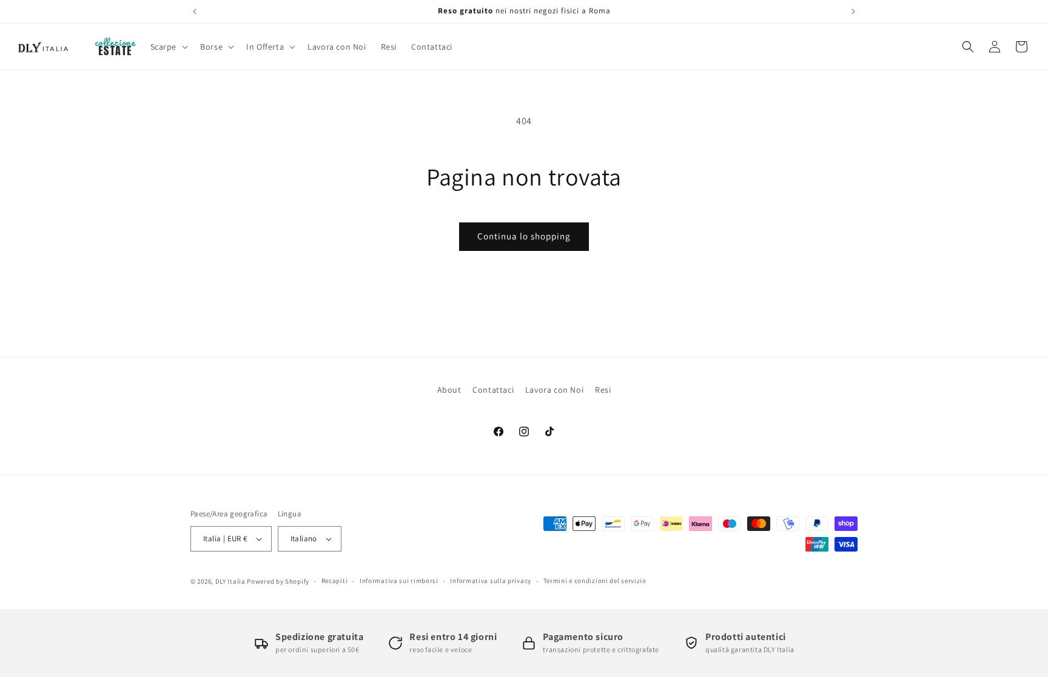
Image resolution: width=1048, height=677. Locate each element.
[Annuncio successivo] (853, 11)
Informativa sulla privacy (490, 580)
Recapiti (334, 580)
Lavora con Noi (554, 389)
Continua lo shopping (524, 236)
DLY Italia (230, 581)
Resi (603, 389)
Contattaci (493, 389)
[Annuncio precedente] (194, 11)
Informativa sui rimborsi (399, 580)
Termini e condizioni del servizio (595, 580)
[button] (168, 46)
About (449, 389)
